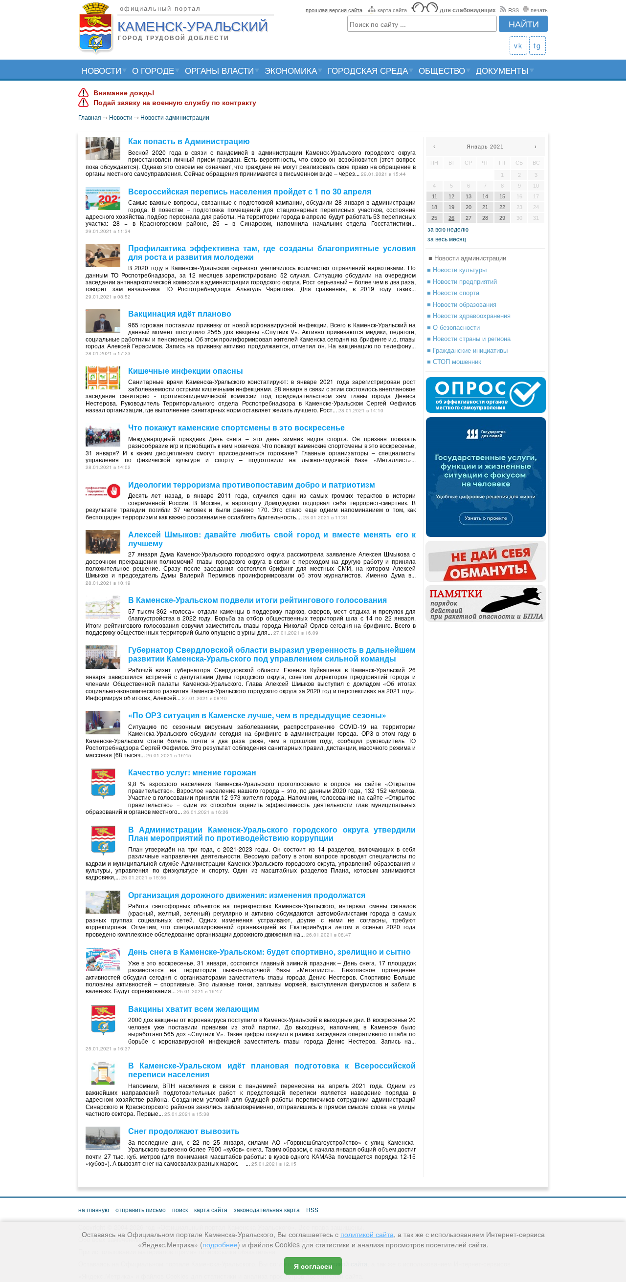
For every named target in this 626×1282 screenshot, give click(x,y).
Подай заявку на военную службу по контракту (174, 103)
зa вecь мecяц (446, 239)
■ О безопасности (453, 327)
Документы (502, 70)
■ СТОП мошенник (454, 361)
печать (539, 10)
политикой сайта (367, 1234)
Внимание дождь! (124, 93)
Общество (442, 70)
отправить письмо (140, 1209)
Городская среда (368, 70)
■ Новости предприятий (462, 281)
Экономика (291, 70)
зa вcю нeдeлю (448, 229)
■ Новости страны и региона (469, 338)
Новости (101, 70)
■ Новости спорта (453, 292)
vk (518, 45)
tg (537, 45)
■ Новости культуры (457, 269)
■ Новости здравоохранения (469, 315)
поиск (180, 1209)
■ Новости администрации (467, 257)
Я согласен (313, 1266)
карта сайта (392, 10)
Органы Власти (219, 70)
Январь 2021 (485, 147)
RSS (513, 10)
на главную (93, 1209)
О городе (153, 70)
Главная (89, 117)
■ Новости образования (461, 304)
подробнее (220, 1244)
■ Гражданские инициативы (467, 350)
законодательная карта (267, 1209)
